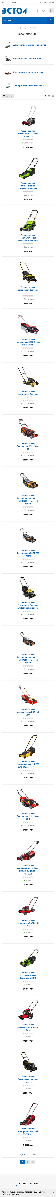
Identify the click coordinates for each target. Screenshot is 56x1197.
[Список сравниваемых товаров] (38, 12)
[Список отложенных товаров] (43, 11)
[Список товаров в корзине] (51, 13)
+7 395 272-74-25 (9, 2)
